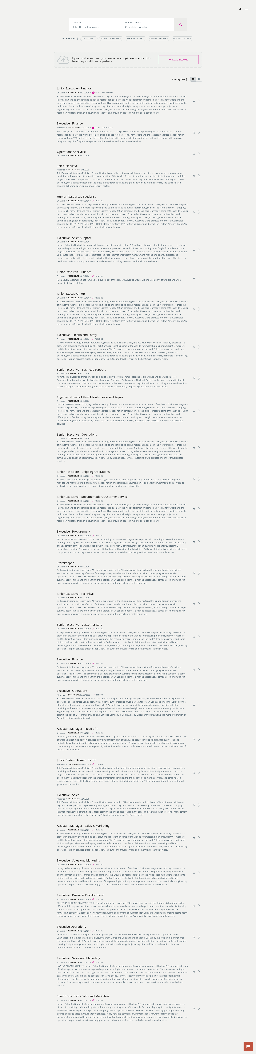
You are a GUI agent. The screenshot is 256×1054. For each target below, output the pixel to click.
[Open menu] (246, 9)
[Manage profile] (240, 9)
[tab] (193, 79)
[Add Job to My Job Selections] (194, 100)
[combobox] (95, 27)
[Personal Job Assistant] (248, 1046)
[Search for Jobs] (180, 24)
